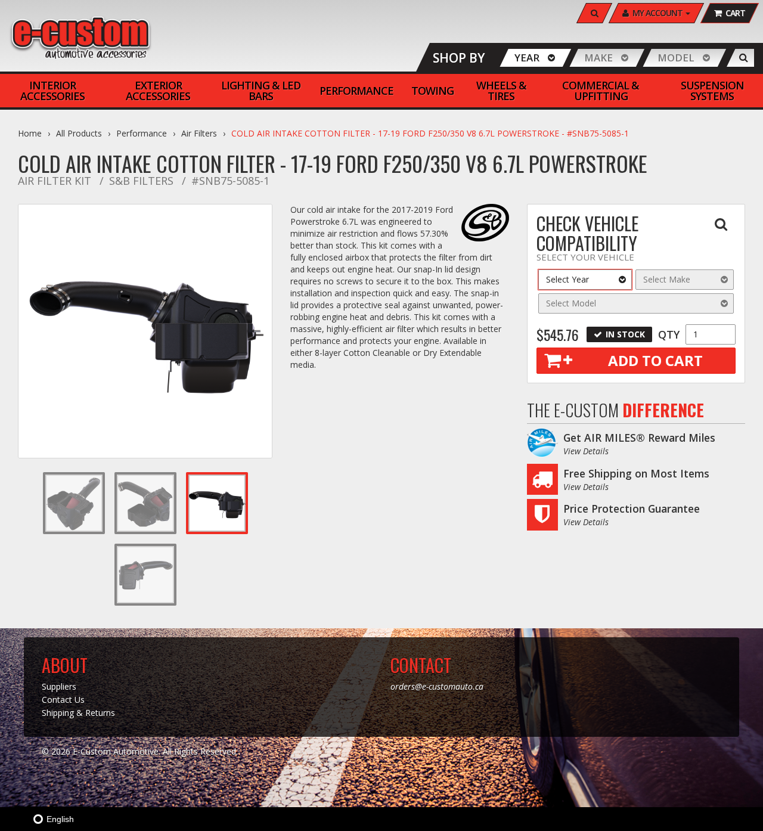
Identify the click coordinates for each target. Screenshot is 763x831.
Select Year (567, 279)
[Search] (743, 58)
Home (30, 133)
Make (598, 57)
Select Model (571, 303)
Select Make (666, 279)
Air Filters (199, 133)
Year (526, 57)
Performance (141, 133)
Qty (669, 334)
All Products (79, 133)
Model (675, 57)
